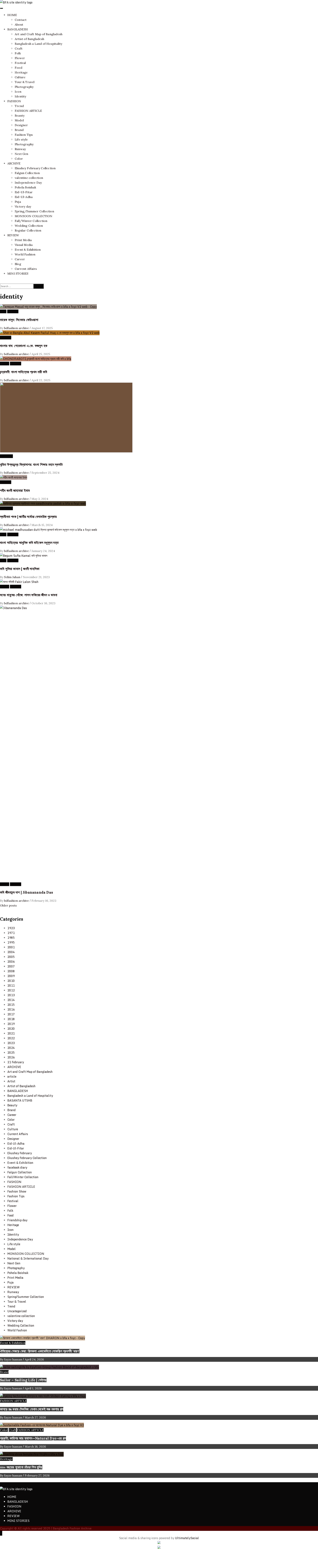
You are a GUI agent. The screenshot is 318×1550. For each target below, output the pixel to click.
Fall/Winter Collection (31, 221)
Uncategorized (17, 1311)
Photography (24, 87)
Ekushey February (19, 1153)
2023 (11, 1043)
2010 (11, 980)
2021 (11, 1033)
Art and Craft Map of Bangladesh (38, 34)
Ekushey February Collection (35, 168)
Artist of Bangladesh (29, 39)
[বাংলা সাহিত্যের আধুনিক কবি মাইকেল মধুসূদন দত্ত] (48, 529)
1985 (11, 937)
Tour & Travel (25, 82)
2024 (11, 1047)
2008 (11, 971)
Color (19, 158)
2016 (11, 1009)
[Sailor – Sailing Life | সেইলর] (49, 1367)
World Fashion (25, 254)
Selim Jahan (12, 577)
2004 (11, 952)
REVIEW (13, 235)
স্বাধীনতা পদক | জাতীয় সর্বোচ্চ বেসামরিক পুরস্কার (28, 516)
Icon (18, 91)
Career (20, 259)
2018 (11, 1019)
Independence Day (28, 182)
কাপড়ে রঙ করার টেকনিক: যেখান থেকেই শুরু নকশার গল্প (31, 1409)
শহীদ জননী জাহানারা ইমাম (15, 490)
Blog (18, 264)
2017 (11, 1014)
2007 (11, 966)
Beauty (19, 115)
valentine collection (29, 178)
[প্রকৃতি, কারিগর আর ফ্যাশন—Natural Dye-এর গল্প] (42, 1425)
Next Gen (21, 154)
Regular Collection (28, 230)
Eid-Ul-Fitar (24, 192)
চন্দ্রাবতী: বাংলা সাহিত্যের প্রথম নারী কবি (23, 372)
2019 (11, 1023)
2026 (11, 1057)
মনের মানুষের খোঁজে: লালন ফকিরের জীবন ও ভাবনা (28, 595)
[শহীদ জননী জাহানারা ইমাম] (13, 477)
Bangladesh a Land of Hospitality (38, 43)
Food (18, 67)
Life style (21, 139)
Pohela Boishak (25, 187)
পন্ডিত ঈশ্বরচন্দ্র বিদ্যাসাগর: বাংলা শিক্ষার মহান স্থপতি (31, 464)
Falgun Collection (27, 173)
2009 (11, 976)
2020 (11, 1028)
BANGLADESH (17, 29)
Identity (20, 96)
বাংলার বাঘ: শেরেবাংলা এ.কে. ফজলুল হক (23, 345)
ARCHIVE (13, 163)
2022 (11, 1038)
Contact (20, 20)
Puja (18, 202)
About (19, 24)
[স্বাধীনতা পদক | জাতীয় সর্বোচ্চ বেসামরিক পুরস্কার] (43, 503)
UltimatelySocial (187, 1538)
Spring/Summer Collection (34, 211)
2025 (11, 1052)
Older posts (8, 905)
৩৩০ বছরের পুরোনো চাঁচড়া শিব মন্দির (21, 1467)
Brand (19, 130)
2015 (11, 1004)
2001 (11, 947)
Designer (21, 125)
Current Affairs (26, 269)
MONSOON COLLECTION (33, 216)
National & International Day (28, 1258)
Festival (20, 63)
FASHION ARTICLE (28, 111)
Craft (18, 48)
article (4, 363)
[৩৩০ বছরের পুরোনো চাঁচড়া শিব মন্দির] (32, 1454)
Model (19, 120)
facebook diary (17, 1167)
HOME (12, 15)
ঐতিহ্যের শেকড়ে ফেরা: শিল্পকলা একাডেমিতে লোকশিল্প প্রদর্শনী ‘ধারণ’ (40, 1351)
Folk (18, 53)
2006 (11, 961)
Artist (11, 1081)
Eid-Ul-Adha (24, 197)
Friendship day (17, 1220)
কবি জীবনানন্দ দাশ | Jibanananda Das (26, 892)
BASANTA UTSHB (19, 1100)
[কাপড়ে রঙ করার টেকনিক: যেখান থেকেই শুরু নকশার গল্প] (43, 1396)
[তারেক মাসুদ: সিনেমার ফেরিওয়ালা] (48, 306)
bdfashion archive (17, 328)
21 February (15, 1062)
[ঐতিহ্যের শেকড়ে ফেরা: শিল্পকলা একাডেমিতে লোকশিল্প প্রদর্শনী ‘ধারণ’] (42, 1338)
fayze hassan (13, 1359)
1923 (11, 928)
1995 (11, 942)
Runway (20, 149)
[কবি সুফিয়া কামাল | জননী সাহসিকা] (23, 555)
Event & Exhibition (28, 249)
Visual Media (24, 245)
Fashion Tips (24, 134)
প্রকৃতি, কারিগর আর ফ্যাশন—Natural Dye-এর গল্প (33, 1438)
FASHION (14, 101)
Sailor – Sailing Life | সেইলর (23, 1380)
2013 (11, 995)
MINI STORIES (17, 273)
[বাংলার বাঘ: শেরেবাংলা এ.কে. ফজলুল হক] (50, 332)
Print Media (23, 240)
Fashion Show (16, 1191)
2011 (11, 985)
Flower (20, 58)
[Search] (1, 281)
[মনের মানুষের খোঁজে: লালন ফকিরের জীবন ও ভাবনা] (19, 581)
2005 (11, 956)
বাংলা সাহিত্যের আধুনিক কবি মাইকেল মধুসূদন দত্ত (29, 542)
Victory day (23, 206)
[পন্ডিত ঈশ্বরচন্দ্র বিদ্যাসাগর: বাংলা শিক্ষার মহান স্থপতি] (66, 451)
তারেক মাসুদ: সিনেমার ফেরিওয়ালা (19, 320)
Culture (20, 77)
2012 (11, 990)
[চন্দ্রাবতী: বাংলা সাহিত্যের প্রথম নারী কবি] (35, 358)
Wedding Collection (29, 225)
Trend (19, 106)
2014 (11, 999)
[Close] (1, 910)
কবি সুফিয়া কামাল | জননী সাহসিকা (19, 569)
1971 (11, 932)
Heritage (21, 72)
